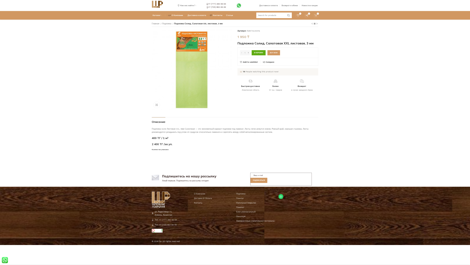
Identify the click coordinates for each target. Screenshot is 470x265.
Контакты (198, 203)
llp (160, 241)
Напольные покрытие (246, 203)
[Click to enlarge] (157, 105)
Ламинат (240, 207)
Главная (156, 23)
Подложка (167, 23)
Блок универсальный (246, 212)
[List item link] (172, 219)
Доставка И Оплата (203, 198)
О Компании (199, 194)
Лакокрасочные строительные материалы (255, 221)
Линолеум (240, 216)
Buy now (274, 53)
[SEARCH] (288, 15)
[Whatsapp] (280, 196)
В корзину (258, 53)
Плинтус (240, 198)
